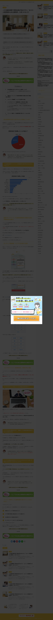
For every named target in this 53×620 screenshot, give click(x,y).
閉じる (26, 322)
